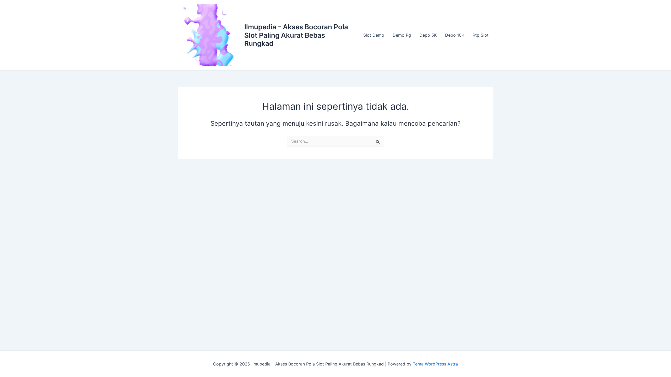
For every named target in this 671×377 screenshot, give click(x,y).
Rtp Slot (481, 35)
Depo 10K (454, 35)
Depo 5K (428, 35)
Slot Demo (373, 35)
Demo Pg (402, 35)
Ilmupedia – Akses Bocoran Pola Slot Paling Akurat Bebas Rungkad (296, 35)
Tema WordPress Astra (435, 364)
